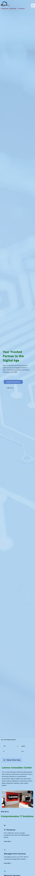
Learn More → (8, 841)
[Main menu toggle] (33, 5)
